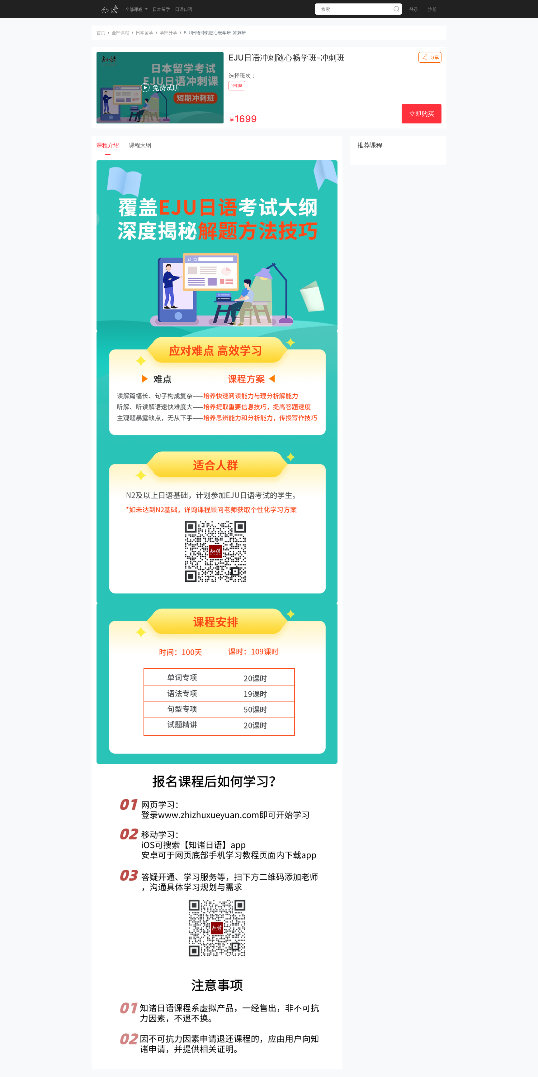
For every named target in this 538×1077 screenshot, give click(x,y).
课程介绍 (108, 145)
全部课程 (134, 9)
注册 (432, 9)
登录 (413, 9)
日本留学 (161, 9)
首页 (101, 32)
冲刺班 (237, 85)
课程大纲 (140, 145)
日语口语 (183, 9)
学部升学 (168, 32)
